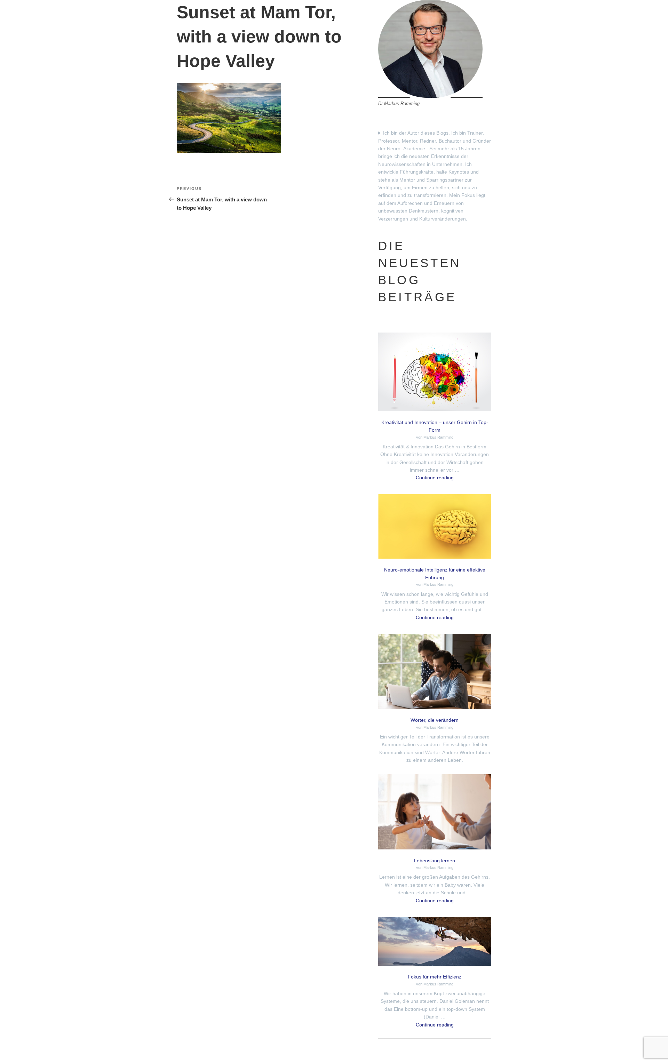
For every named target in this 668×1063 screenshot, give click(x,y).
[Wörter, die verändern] (434, 672)
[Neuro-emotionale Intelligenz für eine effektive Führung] (434, 527)
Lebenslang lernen (434, 860)
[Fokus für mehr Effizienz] (434, 942)
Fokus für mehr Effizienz (434, 977)
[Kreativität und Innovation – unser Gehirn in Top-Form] (434, 373)
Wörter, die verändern (435, 720)
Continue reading (435, 477)
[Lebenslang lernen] (434, 813)
